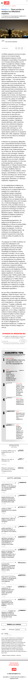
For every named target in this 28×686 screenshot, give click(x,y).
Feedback (14, 5)
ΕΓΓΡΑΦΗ (23, 341)
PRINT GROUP (8, 5)
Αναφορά (4, 655)
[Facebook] (24, 36)
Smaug (6, 633)
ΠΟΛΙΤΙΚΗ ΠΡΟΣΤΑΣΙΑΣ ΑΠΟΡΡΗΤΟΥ (17, 343)
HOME (2, 5)
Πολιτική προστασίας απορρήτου (17, 676)
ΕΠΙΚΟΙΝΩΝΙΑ (14, 665)
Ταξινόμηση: (12, 629)
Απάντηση (18, 655)
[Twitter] (26, 36)
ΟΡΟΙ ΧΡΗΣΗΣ (6, 343)
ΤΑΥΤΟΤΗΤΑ (14, 663)
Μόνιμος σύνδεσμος (11, 655)
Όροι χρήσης (6, 676)
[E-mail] (22, 48)
